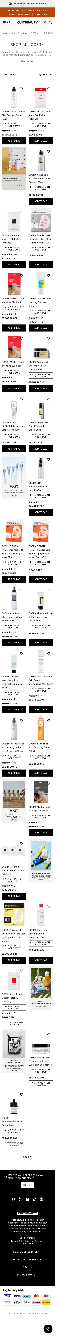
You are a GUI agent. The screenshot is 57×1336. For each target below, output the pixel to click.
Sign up (27, 1185)
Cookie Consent (27, 1238)
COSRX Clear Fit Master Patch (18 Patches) (10, 239)
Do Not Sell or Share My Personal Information (27, 1242)
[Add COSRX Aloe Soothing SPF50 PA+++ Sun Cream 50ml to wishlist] (48, 589)
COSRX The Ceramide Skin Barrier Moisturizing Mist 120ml (41, 680)
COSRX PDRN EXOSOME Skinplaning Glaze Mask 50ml (13, 426)
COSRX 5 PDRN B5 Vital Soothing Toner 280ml (39, 747)
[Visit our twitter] (20, 1199)
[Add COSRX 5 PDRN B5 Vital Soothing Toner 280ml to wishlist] (48, 720)
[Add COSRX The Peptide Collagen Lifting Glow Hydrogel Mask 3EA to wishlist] (48, 211)
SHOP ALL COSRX (27, 44)
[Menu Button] (3, 22)
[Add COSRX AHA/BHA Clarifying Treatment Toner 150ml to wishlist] (21, 589)
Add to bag (14, 141)
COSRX (34, 33)
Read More (27, 61)
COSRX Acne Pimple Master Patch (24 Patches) (12, 998)
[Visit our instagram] (27, 1199)
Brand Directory (19, 33)
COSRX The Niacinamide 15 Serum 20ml (12, 1122)
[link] (45, 22)
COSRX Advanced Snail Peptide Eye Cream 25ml (38, 426)
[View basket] (50, 22)
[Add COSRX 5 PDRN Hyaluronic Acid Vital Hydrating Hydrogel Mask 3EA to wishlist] (21, 522)
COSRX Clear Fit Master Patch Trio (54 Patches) (13, 870)
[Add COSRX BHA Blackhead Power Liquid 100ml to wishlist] (48, 459)
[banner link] (41, 860)
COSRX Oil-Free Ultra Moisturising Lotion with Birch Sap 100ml (13, 747)
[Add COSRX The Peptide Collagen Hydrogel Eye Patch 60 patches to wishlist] (48, 1034)
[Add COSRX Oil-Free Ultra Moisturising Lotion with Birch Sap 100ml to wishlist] (21, 720)
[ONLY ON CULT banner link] (14, 476)
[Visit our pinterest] (41, 1199)
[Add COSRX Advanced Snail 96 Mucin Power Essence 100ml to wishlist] (48, 151)
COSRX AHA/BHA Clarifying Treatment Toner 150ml (12, 617)
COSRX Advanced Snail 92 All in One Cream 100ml (38, 366)
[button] (14, 168)
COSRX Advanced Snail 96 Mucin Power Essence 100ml (40, 178)
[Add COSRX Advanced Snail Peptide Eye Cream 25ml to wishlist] (48, 399)
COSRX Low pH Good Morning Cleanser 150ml (40, 302)
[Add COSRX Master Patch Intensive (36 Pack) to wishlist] (21, 338)
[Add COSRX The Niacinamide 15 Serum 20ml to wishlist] (21, 1094)
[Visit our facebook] (13, 1199)
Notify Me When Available (14, 1023)
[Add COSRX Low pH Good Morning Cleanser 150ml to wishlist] (48, 275)
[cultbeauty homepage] (27, 22)
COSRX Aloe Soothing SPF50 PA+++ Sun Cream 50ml (40, 617)
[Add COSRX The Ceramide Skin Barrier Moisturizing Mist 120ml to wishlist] (48, 653)
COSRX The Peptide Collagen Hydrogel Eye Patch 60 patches (40, 1061)
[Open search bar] (8, 22)
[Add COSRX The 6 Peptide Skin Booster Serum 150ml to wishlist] (21, 88)
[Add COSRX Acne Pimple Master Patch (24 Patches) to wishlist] (21, 970)
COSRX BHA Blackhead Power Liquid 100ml (38, 486)
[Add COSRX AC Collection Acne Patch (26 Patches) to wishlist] (48, 88)
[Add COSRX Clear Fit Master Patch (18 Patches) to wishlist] (21, 211)
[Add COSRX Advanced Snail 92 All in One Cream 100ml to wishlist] (48, 338)
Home (5, 33)
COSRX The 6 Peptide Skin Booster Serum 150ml (13, 115)
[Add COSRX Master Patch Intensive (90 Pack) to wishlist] (21, 275)
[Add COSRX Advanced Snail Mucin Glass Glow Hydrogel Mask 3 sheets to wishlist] (21, 906)
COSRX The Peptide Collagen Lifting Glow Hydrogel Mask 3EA (40, 239)
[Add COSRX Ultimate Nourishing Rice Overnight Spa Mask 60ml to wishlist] (21, 653)
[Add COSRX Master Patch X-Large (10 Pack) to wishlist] (48, 783)
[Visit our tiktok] (34, 1199)
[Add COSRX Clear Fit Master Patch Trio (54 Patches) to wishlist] (21, 843)
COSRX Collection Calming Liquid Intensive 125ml (38, 934)
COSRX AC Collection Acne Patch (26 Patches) (40, 115)
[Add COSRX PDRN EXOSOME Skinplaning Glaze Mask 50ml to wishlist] (21, 399)
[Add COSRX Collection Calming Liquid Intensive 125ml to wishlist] (48, 906)
